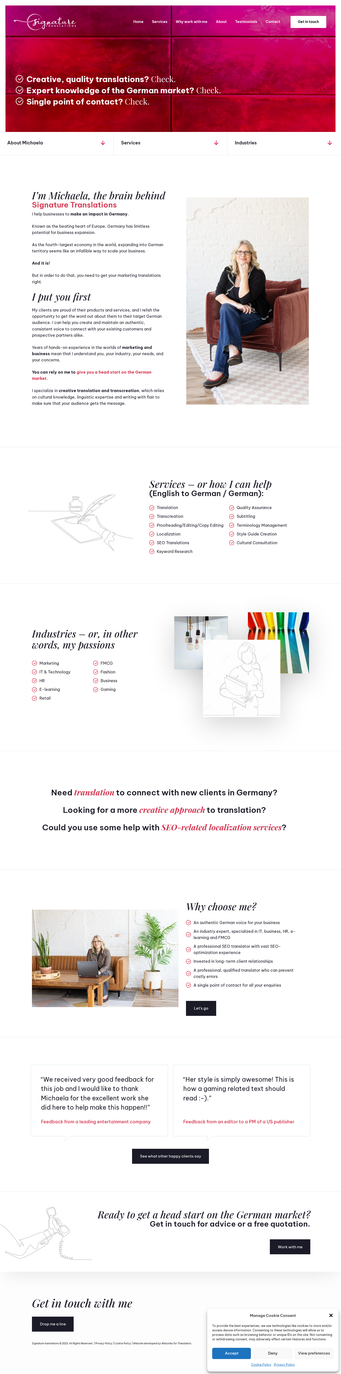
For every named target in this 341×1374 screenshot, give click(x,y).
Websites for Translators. (177, 1343)
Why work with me (191, 21)
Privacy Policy (284, 1365)
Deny (273, 1353)
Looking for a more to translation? (164, 810)
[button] (331, 1315)
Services (159, 21)
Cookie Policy (261, 1365)
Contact (273, 21)
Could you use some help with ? (164, 827)
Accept (231, 1353)
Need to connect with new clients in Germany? (164, 792)
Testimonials (246, 21)
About (221, 21)
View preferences (314, 1353)
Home (138, 21)
